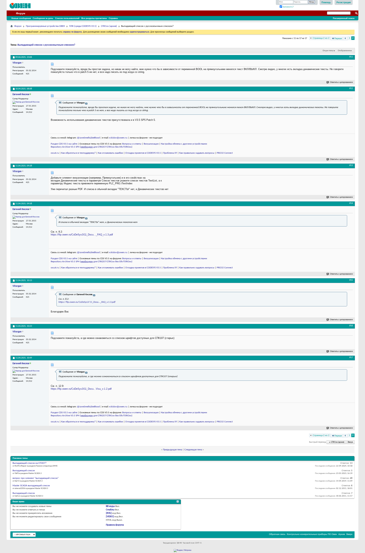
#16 (351, 326)
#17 (351, 357)
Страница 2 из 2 (321, 38)
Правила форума (115, 525)
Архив (341, 534)
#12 (351, 88)
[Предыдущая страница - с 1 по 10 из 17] (345, 38)
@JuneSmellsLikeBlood (88, 138)
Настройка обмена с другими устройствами (184, 144)
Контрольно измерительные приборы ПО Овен (312, 534)
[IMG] (109, 513)
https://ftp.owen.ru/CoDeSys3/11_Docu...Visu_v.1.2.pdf (81, 388)
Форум (20, 13)
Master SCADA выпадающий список (31, 485)
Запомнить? (288, 7)
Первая (338, 38)
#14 (351, 203)
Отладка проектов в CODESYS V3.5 (143, 153)
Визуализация (151, 144)
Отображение (344, 51)
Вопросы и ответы (131, 144)
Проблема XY (170, 153)
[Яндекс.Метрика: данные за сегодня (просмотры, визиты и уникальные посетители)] (182, 550)
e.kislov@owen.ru (118, 138)
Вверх (350, 442)
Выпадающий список (24, 470)
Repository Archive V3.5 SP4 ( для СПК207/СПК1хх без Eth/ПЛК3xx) (91, 147)
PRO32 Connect (225, 153)
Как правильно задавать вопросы (196, 153)
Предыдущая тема (172, 449)
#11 (351, 57)
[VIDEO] (110, 516)
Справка (113, 18)
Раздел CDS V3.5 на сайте (64, 144)
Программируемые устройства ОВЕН (45, 26)
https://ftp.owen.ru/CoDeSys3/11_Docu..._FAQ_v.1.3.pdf (82, 234)
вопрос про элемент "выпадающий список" (36, 478)
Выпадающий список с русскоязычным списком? (46, 45)
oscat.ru (55, 153)
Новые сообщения (21, 18)
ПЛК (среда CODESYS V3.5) (83, 26)
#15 (351, 280)
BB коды (110, 506)
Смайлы (110, 510)
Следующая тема (193, 449)
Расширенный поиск (344, 18)
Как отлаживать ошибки (110, 153)
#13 (351, 165)
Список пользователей (67, 18)
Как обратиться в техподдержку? (78, 153)
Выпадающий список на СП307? (29, 463)
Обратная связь (277, 534)
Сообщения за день (43, 18)
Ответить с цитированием (341, 82)
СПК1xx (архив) (109, 26)
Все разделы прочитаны (94, 18)
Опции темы (328, 51)
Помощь (326, 2)
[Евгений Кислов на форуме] (26, 102)
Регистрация (343, 2)
